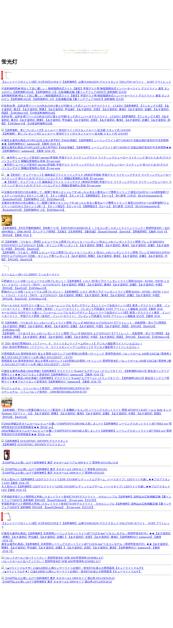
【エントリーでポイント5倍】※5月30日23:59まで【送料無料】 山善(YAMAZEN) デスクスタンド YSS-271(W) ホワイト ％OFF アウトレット (85, 525)
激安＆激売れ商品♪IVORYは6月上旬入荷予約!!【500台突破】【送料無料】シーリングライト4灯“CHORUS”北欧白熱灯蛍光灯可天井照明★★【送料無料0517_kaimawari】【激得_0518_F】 (86, 149)
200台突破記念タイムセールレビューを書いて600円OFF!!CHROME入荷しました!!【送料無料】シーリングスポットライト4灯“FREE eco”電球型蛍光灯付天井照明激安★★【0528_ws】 (86, 432)
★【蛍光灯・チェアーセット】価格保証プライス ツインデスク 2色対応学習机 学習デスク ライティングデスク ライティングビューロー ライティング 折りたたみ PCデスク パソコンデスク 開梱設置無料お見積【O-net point (86, 184)
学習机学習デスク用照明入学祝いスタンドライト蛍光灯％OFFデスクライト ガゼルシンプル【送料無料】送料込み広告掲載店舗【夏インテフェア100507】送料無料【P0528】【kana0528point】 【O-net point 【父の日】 (86, 505)
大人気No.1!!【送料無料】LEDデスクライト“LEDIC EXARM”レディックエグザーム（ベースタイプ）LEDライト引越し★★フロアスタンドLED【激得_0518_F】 (85, 488)
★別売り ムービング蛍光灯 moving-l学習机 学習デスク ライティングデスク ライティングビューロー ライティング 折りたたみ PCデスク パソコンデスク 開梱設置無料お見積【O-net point (84, 166)
